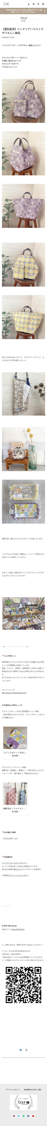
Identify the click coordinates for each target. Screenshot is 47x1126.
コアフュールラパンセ (17, 875)
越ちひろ (17, 869)
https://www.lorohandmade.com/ (14, 693)
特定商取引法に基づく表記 (32, 1090)
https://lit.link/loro (18, 929)
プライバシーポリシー (13, 1090)
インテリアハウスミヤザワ (14, 863)
